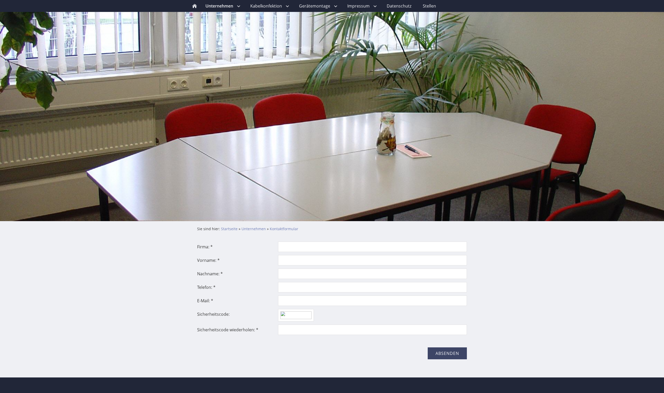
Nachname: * (210, 274)
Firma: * (205, 247)
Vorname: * (208, 260)
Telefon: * (206, 287)
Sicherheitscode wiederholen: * (227, 330)
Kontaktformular (284, 228)
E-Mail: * (205, 301)
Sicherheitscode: (213, 314)
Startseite (229, 228)
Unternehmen (253, 228)
